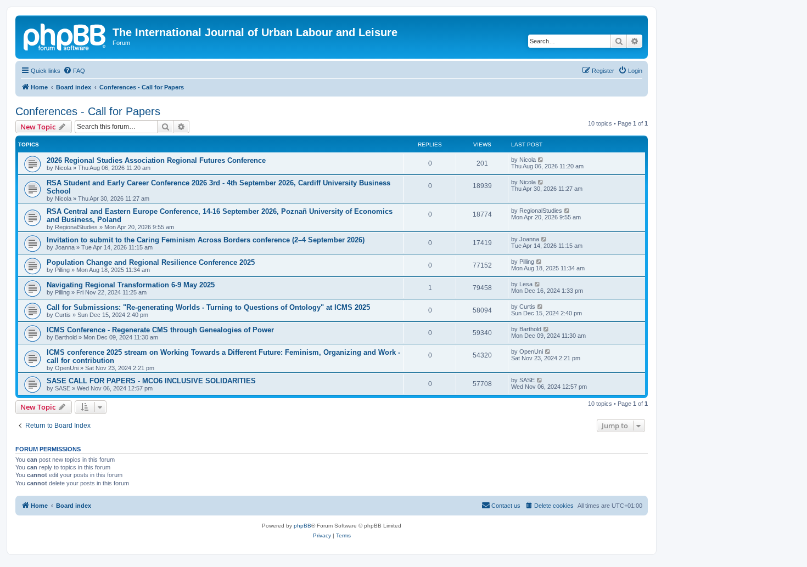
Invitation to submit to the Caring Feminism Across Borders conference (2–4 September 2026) (206, 240)
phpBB (302, 526)
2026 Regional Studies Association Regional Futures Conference (156, 160)
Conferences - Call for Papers (87, 111)
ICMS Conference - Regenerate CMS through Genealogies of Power (160, 330)
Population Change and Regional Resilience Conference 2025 (151, 262)
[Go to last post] (541, 159)
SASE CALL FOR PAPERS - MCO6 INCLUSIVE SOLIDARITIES (151, 381)
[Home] (65, 35)
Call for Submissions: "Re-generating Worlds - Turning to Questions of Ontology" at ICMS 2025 (208, 307)
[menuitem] (74, 70)
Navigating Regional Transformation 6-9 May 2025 (131, 285)
